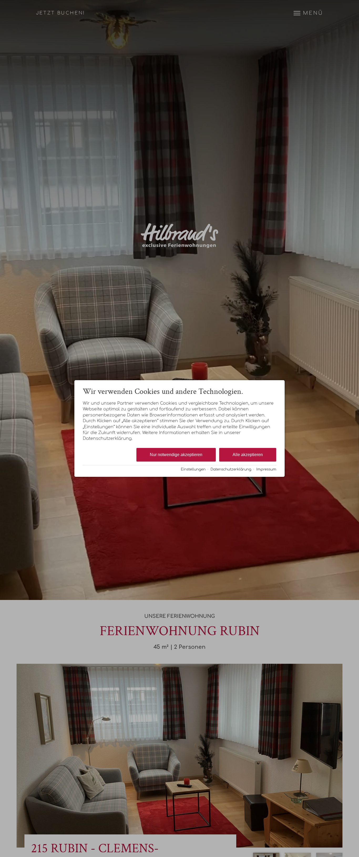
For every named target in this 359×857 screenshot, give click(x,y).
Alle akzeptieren (248, 454)
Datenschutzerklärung (231, 469)
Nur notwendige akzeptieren (176, 454)
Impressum (266, 469)
